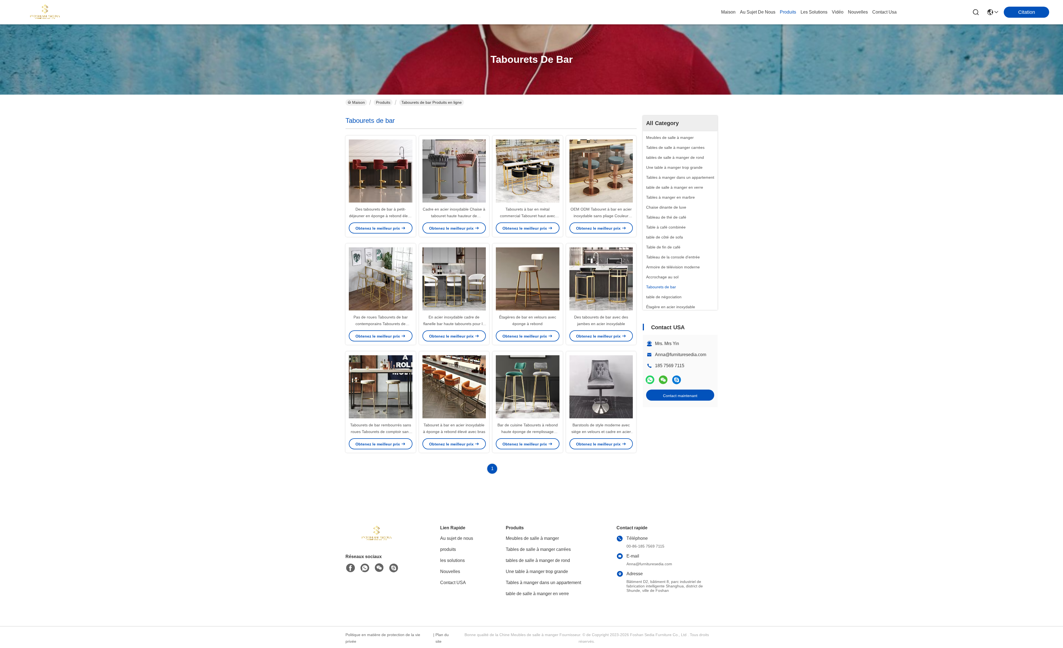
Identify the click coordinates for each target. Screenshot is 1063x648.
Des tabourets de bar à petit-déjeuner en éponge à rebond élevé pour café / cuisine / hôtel (380, 216)
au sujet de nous (757, 12)
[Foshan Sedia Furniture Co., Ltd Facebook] (350, 568)
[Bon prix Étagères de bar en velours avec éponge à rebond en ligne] (527, 278)
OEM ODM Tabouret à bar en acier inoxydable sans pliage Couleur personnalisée (601, 216)
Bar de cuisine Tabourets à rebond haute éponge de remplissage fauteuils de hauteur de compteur (527, 431)
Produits (383, 102)
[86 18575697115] (677, 380)
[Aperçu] (375, 540)
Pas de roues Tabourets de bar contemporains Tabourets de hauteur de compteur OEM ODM (380, 324)
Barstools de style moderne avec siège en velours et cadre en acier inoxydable (601, 431)
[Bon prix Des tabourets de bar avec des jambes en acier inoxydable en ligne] (601, 278)
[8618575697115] (365, 568)
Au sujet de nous (456, 538)
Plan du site (442, 638)
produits (788, 12)
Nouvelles (450, 571)
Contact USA (453, 582)
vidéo (837, 12)
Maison (728, 12)
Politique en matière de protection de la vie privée (382, 638)
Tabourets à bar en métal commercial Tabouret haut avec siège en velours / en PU (527, 216)
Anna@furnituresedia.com (680, 354)
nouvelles (858, 12)
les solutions (814, 12)
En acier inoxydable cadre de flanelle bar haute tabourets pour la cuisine (454, 324)
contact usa (884, 12)
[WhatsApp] (650, 380)
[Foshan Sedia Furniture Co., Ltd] (44, 12)
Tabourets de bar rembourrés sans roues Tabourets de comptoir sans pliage (380, 431)
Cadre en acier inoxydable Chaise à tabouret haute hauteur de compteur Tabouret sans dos (454, 216)
